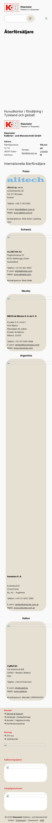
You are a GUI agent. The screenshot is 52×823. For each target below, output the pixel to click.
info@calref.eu (21, 688)
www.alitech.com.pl (23, 213)
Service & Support (15, 713)
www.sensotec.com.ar (24, 608)
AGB (42, 820)
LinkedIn (44, 151)
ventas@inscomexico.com (27, 345)
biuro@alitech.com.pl (25, 209)
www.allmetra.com (22, 274)
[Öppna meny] (46, 18)
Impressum (21, 820)
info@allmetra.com (23, 271)
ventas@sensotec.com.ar (27, 604)
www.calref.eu (20, 691)
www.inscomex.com (23, 348)
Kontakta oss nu (29, 153)
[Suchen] (30, 18)
